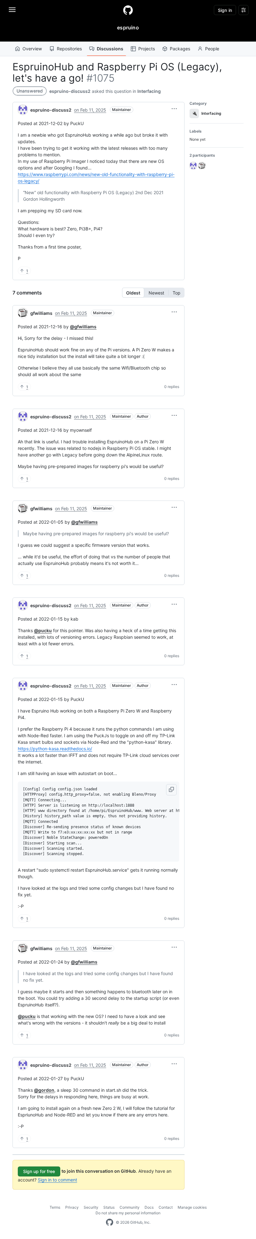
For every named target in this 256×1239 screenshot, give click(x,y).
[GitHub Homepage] (109, 1222)
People (212, 48)
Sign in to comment (57, 1179)
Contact (166, 1207)
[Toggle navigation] (12, 9)
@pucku (43, 630)
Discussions (110, 48)
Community (130, 1207)
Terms (55, 1207)
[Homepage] (128, 10)
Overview (32, 48)
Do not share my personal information (128, 1213)
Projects (146, 48)
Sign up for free (39, 1171)
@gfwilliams (83, 326)
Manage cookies (192, 1207)
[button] (174, 109)
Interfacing (149, 91)
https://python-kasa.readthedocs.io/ (55, 748)
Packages (180, 48)
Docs (149, 1207)
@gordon (44, 1090)
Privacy (72, 1207)
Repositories (69, 48)
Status (109, 1207)
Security (91, 1207)
